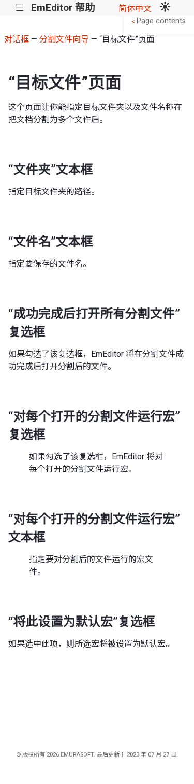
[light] (165, 8)
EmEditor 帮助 (63, 7)
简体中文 (135, 8)
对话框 (16, 39)
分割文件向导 (64, 39)
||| (20, 8)
